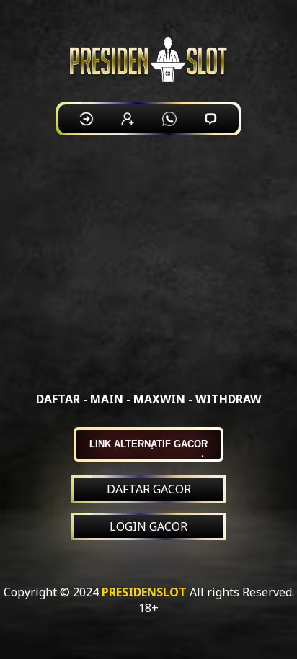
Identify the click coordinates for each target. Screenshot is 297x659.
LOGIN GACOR (148, 526)
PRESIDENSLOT (144, 592)
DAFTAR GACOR (149, 489)
